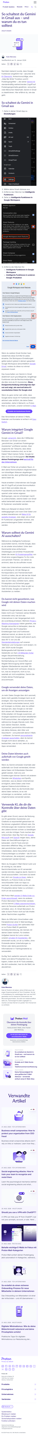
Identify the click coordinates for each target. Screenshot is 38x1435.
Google (31, 835)
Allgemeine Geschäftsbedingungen (11, 1427)
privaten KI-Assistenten (18, 938)
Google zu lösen (19, 877)
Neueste (19, 7)
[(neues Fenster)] (3, 1366)
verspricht (12, 438)
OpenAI (16, 838)
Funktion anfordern (8, 1421)
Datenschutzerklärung (8, 1425)
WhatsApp (16, 778)
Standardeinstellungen (11, 642)
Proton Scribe (12, 925)
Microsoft (5, 838)
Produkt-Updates (9, 7)
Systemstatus (6, 1412)
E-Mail (33, 406)
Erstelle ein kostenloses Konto (19, 411)
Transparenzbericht (7, 1428)
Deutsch (7, 1406)
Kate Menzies (11, 57)
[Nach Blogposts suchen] (35, 7)
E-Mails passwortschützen (24, 904)
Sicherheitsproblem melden (12, 1418)
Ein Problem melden (9, 1416)
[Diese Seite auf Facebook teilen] (14, 64)
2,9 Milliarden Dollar (25, 653)
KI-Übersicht (7, 77)
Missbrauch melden (9, 1414)
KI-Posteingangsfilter (24, 555)
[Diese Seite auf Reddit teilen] (11, 64)
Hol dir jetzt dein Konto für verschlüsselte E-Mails (19, 1035)
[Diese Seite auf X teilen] (8, 64)
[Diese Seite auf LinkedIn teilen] (18, 64)
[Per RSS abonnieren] (32, 7)
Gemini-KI (31, 82)
